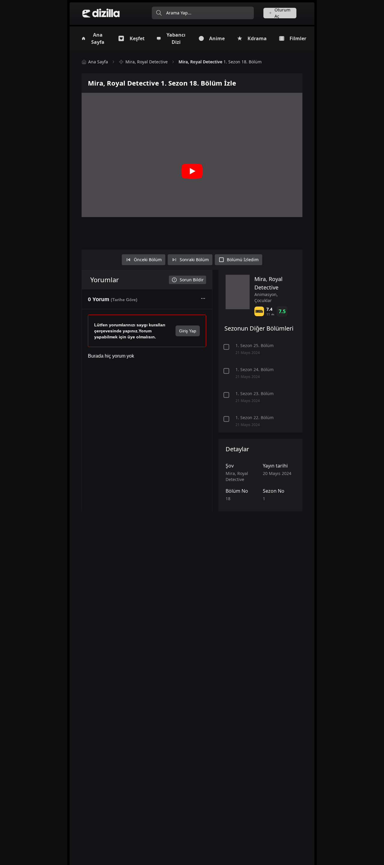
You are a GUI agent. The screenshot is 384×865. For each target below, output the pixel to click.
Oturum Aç (282, 13)
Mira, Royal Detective (146, 62)
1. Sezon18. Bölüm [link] (220, 62)
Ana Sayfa (98, 62)
